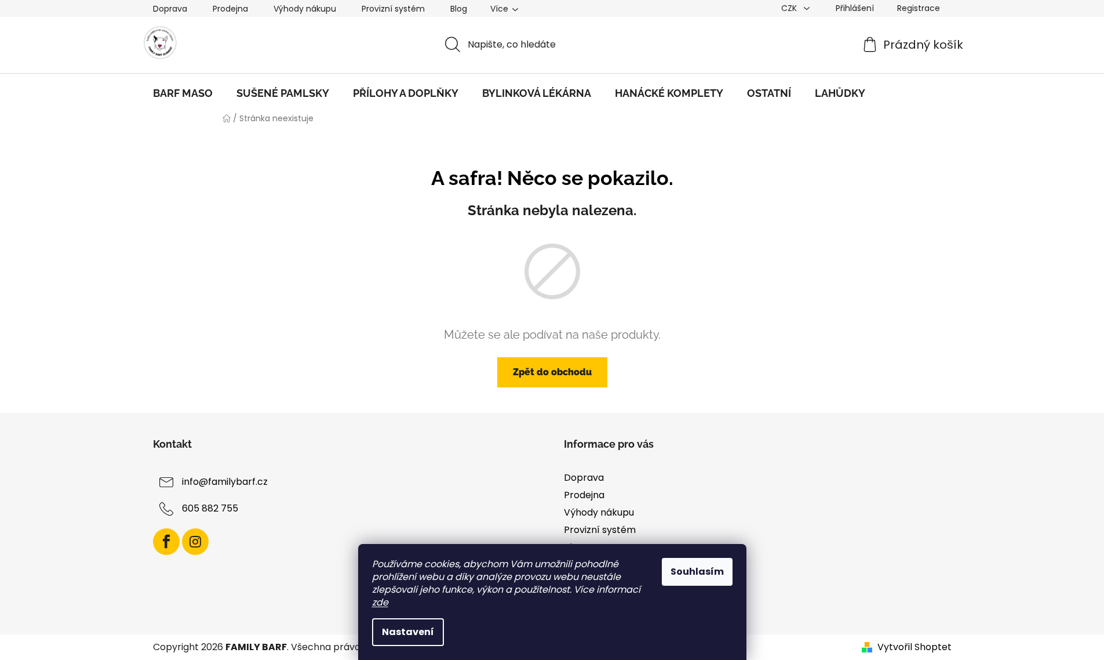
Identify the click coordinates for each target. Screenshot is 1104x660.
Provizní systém (393, 8)
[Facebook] (166, 541)
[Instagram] (195, 541)
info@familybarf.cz (225, 481)
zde (380, 602)
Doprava (170, 8)
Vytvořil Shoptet (914, 647)
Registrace (918, 8)
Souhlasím (697, 571)
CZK (790, 8)
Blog (458, 8)
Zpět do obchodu (552, 372)
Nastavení (408, 632)
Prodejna (230, 8)
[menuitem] (182, 93)
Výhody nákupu (305, 8)
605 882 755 (210, 508)
